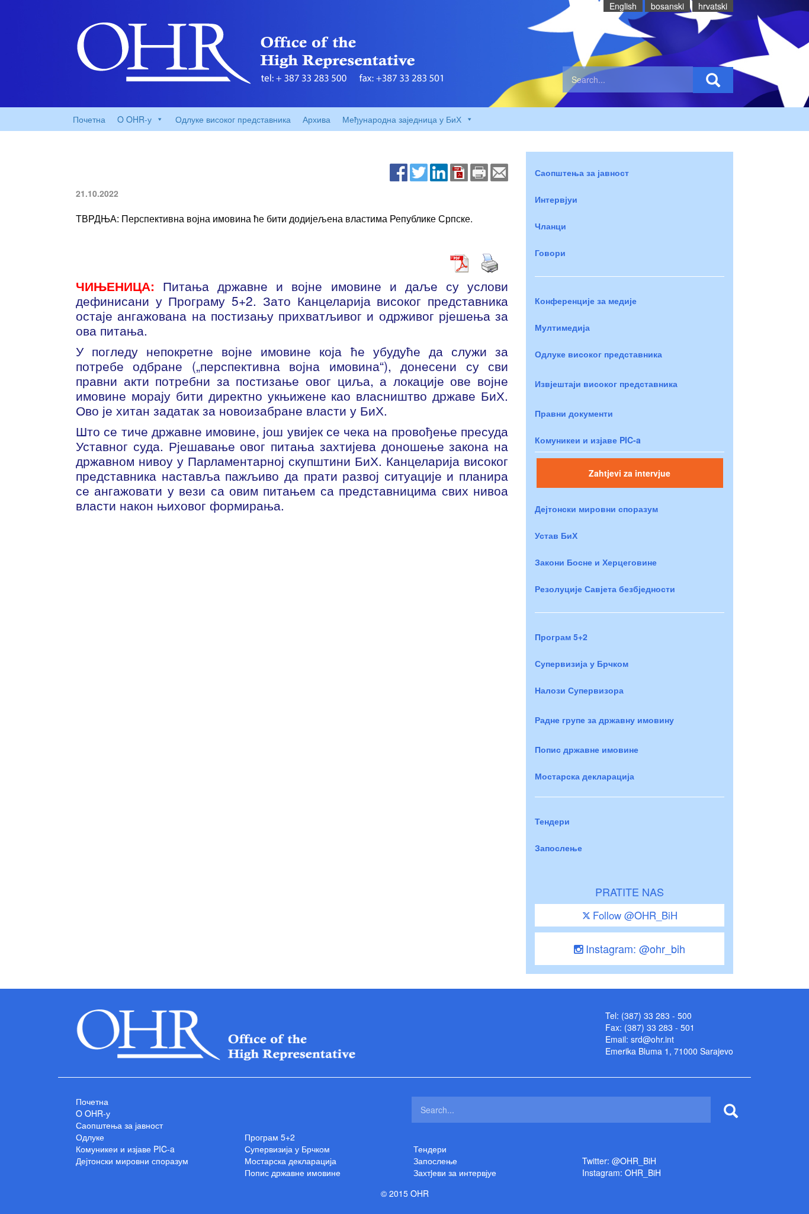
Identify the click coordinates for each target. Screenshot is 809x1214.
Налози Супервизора (579, 690)
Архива (316, 119)
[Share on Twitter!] (419, 171)
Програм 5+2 (561, 637)
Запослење (558, 848)
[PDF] (459, 171)
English (623, 6)
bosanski (667, 6)
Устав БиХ (556, 535)
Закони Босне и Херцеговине (596, 562)
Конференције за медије (586, 300)
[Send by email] (499, 171)
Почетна (89, 119)
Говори (550, 252)
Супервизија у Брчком (581, 663)
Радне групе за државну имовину (604, 720)
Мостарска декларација (584, 776)
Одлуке (90, 1137)
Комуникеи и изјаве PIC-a (588, 440)
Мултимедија (562, 327)
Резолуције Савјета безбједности (605, 589)
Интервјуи (556, 199)
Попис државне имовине (586, 749)
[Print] (479, 171)
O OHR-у (93, 1113)
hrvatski (712, 6)
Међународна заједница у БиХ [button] (401, 119)
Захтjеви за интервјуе (454, 1172)
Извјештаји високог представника (606, 383)
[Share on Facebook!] (398, 171)
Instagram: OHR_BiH (621, 1172)
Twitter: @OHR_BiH (619, 1161)
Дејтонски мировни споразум (596, 509)
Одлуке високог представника (233, 119)
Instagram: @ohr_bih (634, 948)
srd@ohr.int (652, 1039)
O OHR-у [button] (134, 119)
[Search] (713, 80)
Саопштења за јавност (582, 172)
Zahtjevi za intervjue (629, 473)
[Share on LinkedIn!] (439, 171)
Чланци (550, 226)
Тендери (552, 821)
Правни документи (574, 413)
